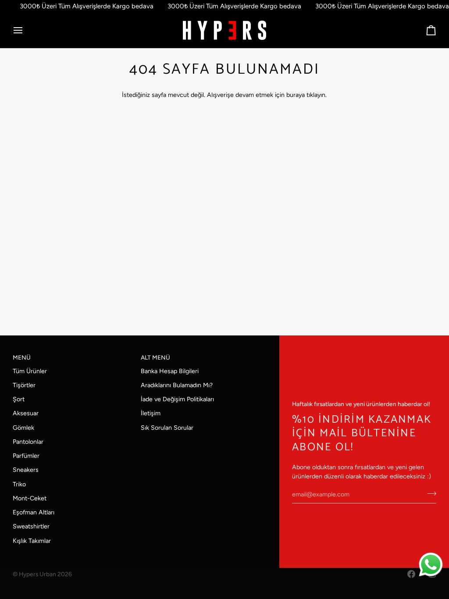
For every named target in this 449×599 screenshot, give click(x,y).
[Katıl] (429, 493)
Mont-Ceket (29, 498)
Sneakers (26, 470)
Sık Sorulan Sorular (167, 427)
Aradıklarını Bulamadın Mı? (177, 385)
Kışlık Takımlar (32, 541)
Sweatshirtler (31, 526)
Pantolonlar (28, 442)
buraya (295, 95)
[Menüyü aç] (26, 30)
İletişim (150, 413)
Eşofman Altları (33, 512)
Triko (19, 484)
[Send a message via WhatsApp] (431, 564)
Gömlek (23, 427)
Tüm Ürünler (30, 371)
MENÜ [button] (22, 357)
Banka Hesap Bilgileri (170, 371)
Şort (19, 399)
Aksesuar (26, 413)
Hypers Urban (37, 574)
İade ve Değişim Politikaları (177, 399)
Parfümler (26, 456)
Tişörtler (24, 385)
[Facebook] (411, 574)
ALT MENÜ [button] (155, 357)
